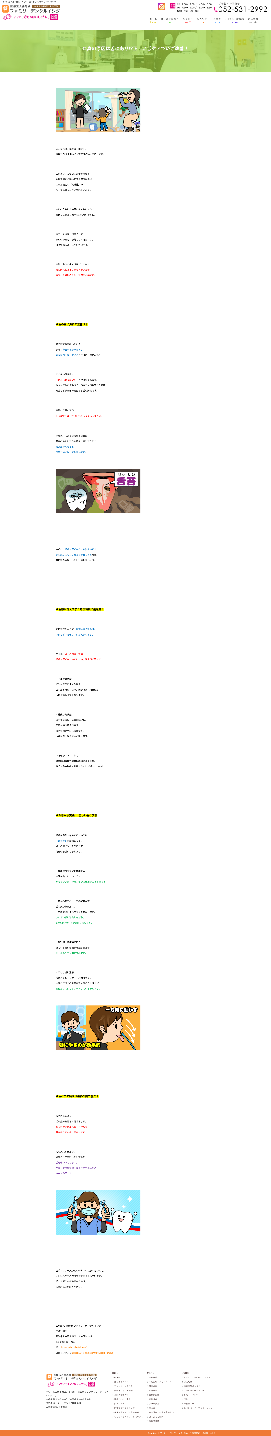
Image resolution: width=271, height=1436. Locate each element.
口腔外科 (153, 1399)
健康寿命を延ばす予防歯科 (126, 1412)
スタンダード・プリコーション (198, 1408)
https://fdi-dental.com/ (74, 1347)
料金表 (217, 21)
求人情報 (253, 21)
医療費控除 (154, 1421)
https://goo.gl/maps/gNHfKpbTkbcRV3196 (92, 1353)
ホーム (153, 21)
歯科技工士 (189, 1404)
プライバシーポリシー (194, 1390)
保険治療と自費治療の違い (161, 1412)
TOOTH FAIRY (191, 1395)
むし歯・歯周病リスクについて (128, 1417)
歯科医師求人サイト (193, 1386)
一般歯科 (153, 1377)
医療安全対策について (124, 1408)
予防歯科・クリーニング (160, 1382)
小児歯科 (153, 1390)
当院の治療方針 (121, 1395)
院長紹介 (188, 21)
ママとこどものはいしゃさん (197, 1377)
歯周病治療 (154, 1395)
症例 (186, 1399)
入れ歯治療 (154, 1404)
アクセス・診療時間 (234, 21)
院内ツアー (203, 21)
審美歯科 (153, 1386)
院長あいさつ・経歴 (123, 1390)
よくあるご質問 (156, 1417)
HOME (117, 1377)
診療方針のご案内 (122, 1399)
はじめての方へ (170, 21)
